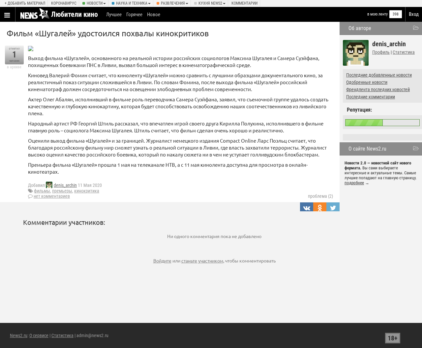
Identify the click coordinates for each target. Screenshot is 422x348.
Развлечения (173, 3)
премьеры (62, 190)
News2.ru (18, 335)
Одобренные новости (366, 82)
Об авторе (359, 28)
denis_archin (65, 185)
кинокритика (86, 190)
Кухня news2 (210, 3)
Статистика (404, 52)
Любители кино (74, 14)
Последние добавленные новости (379, 75)
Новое (153, 14)
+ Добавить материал (25, 3)
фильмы (42, 190)
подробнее (354, 182)
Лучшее (114, 14)
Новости (95, 3)
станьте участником (202, 260)
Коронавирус (63, 3)
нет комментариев (52, 196)
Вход (414, 14)
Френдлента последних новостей (378, 89)
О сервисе (38, 335)
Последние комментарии (370, 96)
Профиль (381, 52)
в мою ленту (377, 14)
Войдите (162, 260)
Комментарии (244, 3)
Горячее (134, 14)
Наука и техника (131, 3)
